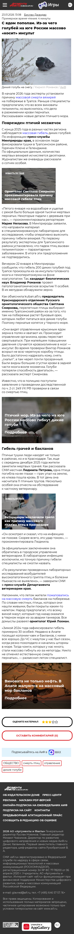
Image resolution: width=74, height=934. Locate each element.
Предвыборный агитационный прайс (32, 815)
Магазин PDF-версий (35, 800)
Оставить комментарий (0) (37, 735)
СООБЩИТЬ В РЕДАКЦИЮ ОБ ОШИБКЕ (30, 820)
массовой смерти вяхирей (36, 97)
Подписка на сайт (17, 810)
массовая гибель (35, 133)
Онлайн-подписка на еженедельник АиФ (35, 805)
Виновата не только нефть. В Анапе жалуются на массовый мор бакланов (34, 686)
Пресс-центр (51, 795)
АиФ (63, 87)
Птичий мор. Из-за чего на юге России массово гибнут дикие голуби (35, 420)
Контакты (42, 810)
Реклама (9, 800)
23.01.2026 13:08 (11, 14)
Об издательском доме (21, 795)
